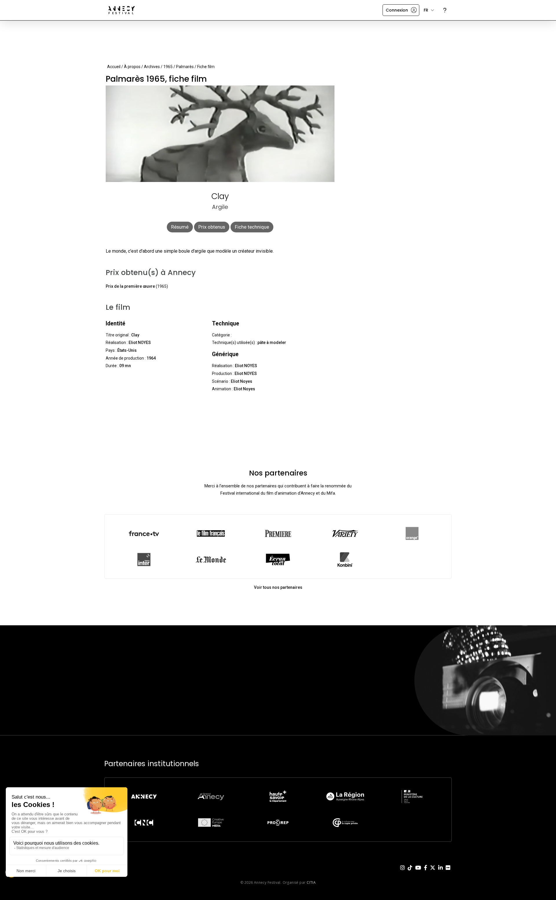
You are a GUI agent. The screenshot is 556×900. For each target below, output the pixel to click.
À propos (132, 66)
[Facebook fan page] (425, 872)
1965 (168, 66)
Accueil (113, 66)
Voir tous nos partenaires (278, 587)
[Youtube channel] (418, 872)
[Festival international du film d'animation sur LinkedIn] (440, 872)
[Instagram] (402, 872)
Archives (152, 66)
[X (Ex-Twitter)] (432, 872)
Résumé (180, 227)
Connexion (397, 10)
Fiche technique (252, 227)
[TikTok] (410, 872)
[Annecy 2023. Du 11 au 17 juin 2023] (122, 10)
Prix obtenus (211, 227)
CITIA (311, 882)
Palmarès (185, 66)
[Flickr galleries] (448, 872)
